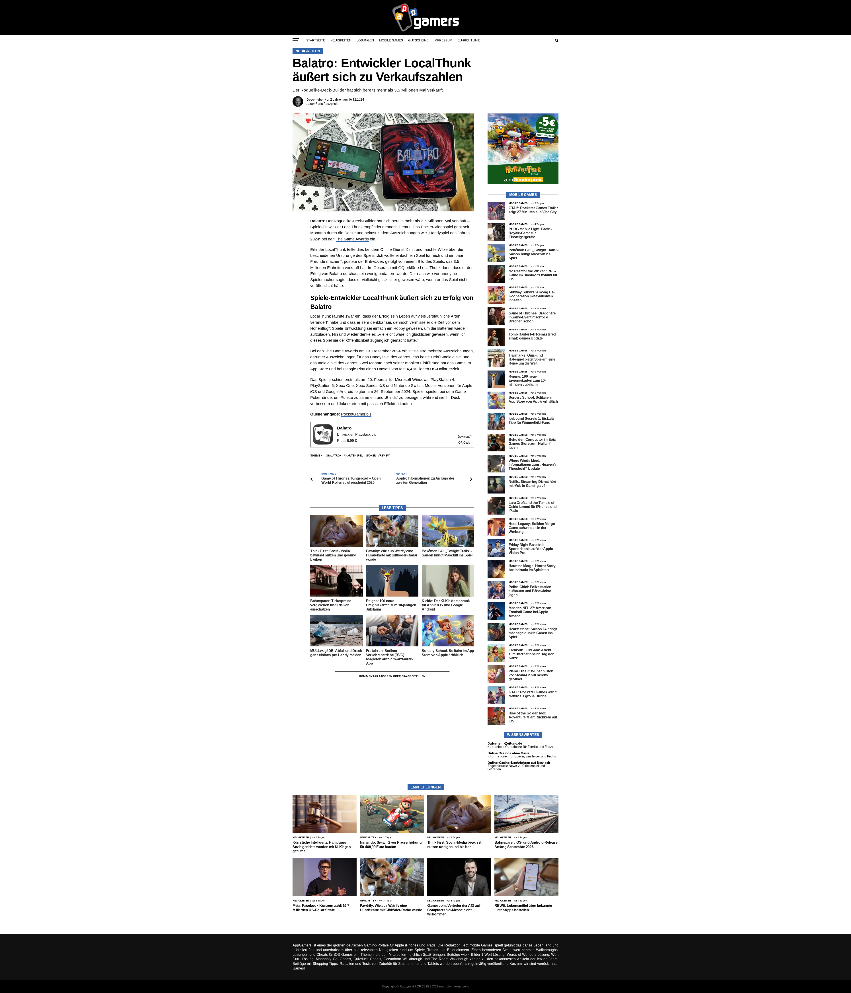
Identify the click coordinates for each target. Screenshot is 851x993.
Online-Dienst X (394, 249)
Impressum (443, 40)
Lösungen (365, 40)
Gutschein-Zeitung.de (505, 743)
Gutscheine (418, 40)
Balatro (344, 428)
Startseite (315, 40)
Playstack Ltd (365, 434)
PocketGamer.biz (356, 414)
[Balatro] (323, 443)
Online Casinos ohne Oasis (508, 753)
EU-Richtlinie (469, 40)
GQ (401, 267)
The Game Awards (352, 239)
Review (385, 455)
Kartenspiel (354, 455)
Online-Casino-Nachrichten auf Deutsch (519, 763)
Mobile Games (391, 40)
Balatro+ (334, 455)
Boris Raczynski (327, 103)
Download (464, 436)
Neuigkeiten (340, 40)
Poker (371, 455)
